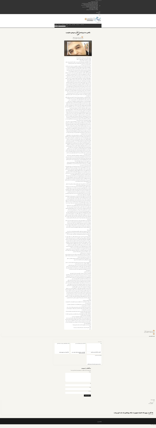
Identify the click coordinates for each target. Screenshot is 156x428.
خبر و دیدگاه (77, 24)
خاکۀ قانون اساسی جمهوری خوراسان (93, 8)
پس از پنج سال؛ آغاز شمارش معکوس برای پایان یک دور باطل (91, 4)
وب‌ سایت (89, 391)
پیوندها (56, 24)
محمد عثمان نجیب (79, 37)
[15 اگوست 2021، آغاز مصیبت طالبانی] (94, 347)
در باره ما (59, 24)
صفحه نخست (82, 24)
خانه (154, 28)
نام (90, 383)
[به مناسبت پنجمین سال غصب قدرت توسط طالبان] (94, 359)
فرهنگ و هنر (73, 24)
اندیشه (70, 24)
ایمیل (90, 387)
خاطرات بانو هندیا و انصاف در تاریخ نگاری (93, 2)
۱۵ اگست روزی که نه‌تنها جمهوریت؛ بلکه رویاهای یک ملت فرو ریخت (133, 413)
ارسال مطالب (63, 24)
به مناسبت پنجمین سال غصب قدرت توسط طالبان (92, 6)
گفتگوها (67, 24)
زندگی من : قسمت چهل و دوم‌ (94, 1)
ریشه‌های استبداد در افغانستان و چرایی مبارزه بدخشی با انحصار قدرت (90, 3)
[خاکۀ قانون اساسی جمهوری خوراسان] (62, 347)
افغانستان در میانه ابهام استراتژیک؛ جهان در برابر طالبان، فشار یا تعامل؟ (89, 5)
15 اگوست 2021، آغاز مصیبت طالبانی (93, 7)
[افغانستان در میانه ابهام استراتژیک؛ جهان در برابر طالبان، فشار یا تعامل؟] (78, 347)
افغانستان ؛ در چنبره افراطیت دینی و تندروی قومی (92, 9)
